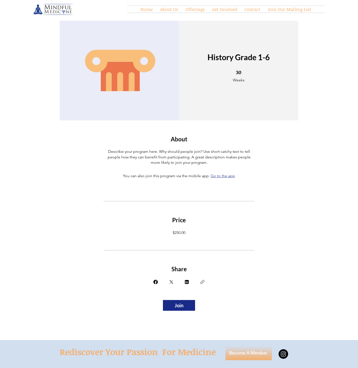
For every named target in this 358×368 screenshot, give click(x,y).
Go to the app (223, 176)
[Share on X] (171, 282)
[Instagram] (283, 354)
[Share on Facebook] (156, 282)
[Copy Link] (202, 282)
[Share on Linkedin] (187, 282)
